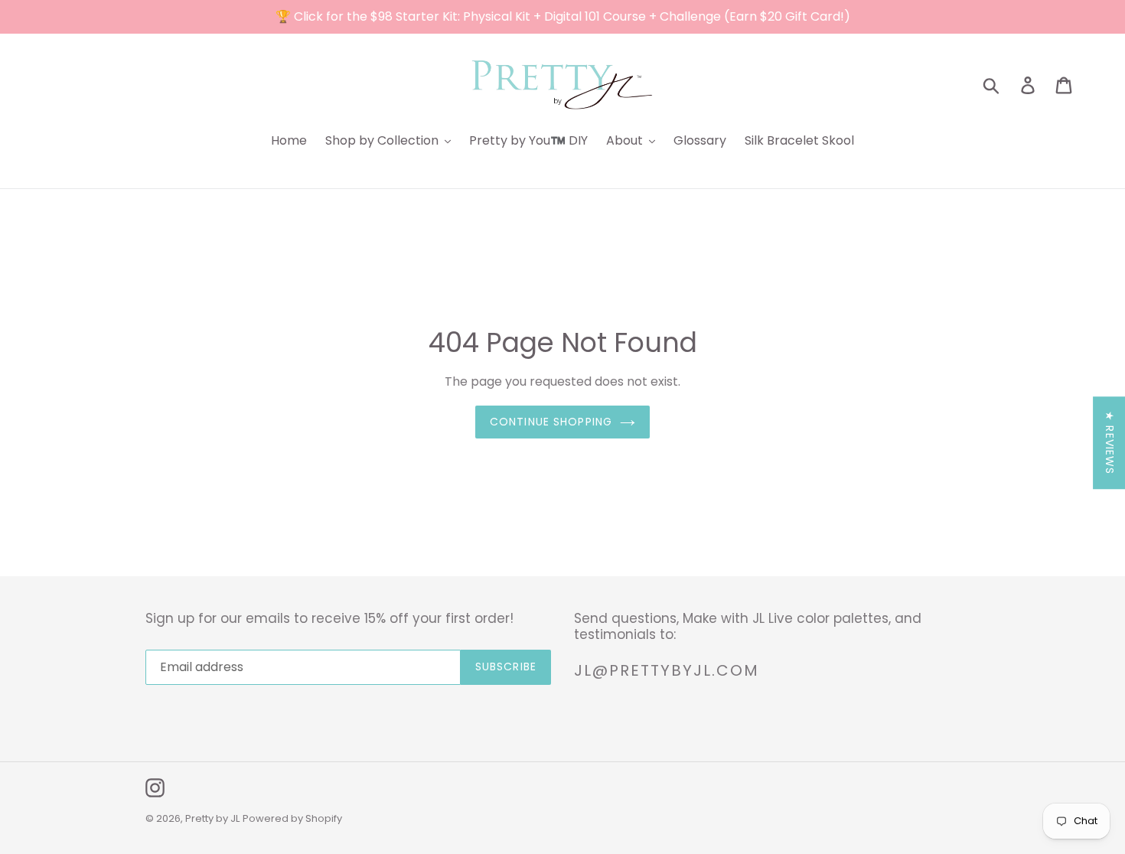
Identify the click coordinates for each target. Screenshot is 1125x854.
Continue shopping (551, 421)
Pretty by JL (212, 818)
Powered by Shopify (292, 818)
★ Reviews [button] (1109, 442)
